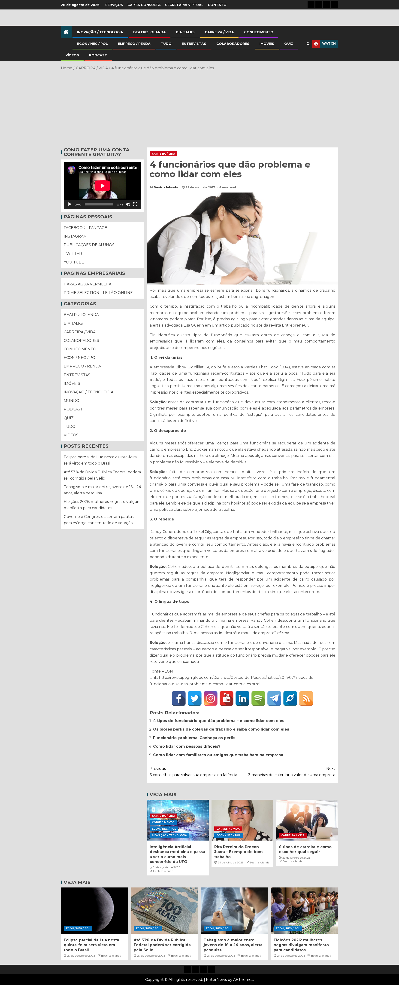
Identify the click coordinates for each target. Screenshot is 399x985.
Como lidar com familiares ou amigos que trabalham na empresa (218, 755)
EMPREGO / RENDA (134, 44)
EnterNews (216, 979)
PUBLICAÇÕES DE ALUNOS (89, 245)
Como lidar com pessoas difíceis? (186, 746)
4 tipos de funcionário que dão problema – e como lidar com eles (218, 721)
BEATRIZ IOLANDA (149, 32)
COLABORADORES (232, 44)
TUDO (166, 44)
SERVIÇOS (114, 5)
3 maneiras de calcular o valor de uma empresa (291, 771)
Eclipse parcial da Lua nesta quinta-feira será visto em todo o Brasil (91, 945)
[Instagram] (210, 698)
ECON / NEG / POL (92, 44)
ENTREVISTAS (194, 44)
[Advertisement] (199, 108)
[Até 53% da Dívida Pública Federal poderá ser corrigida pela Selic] (164, 910)
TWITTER (73, 253)
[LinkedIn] (242, 698)
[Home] (66, 32)
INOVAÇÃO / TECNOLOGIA (100, 32)
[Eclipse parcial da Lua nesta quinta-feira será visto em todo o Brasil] (94, 910)
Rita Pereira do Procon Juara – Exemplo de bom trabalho (238, 852)
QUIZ (288, 44)
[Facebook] (178, 698)
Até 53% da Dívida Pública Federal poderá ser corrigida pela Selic (162, 945)
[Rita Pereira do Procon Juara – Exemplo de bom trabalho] (242, 820)
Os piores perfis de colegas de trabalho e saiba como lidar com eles (221, 729)
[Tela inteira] (135, 204)
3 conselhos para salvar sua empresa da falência (193, 771)
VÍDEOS (72, 55)
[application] (102, 185)
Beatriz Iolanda (166, 187)
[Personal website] (290, 698)
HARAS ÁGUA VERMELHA (87, 284)
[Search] (308, 43)
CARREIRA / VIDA (219, 32)
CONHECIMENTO (258, 32)
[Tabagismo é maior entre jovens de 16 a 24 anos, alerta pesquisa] (234, 910)
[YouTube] (226, 698)
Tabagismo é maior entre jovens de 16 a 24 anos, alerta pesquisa (233, 945)
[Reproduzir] (69, 204)
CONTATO (217, 5)
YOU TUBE (74, 262)
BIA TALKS (185, 32)
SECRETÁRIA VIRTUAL (184, 5)
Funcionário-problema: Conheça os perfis (194, 738)
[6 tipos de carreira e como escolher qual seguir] (307, 820)
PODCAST (98, 55)
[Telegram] (274, 698)
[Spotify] (258, 698)
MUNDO (71, 401)
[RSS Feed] (306, 698)
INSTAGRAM (75, 236)
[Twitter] (194, 698)
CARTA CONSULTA (144, 5)
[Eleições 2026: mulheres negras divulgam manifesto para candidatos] (304, 910)
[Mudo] (128, 204)
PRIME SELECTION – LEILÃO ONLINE (98, 293)
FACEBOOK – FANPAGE (85, 228)
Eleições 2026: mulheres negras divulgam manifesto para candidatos (301, 945)
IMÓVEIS (267, 44)
